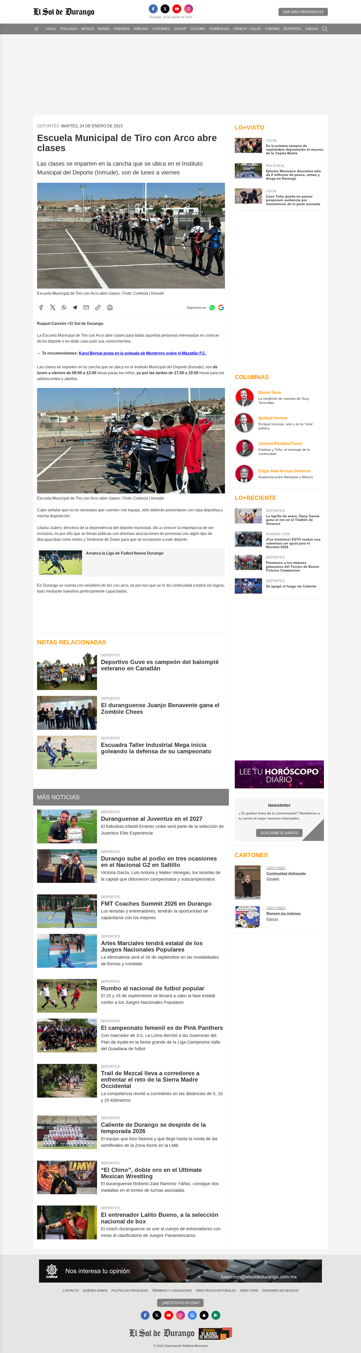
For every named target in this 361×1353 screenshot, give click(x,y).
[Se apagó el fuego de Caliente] (248, 586)
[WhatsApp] (64, 307)
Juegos (311, 29)
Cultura (197, 29)
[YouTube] (176, 8)
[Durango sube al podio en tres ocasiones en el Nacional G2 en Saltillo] (67, 869)
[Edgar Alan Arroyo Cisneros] (244, 474)
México (87, 29)
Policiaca (68, 29)
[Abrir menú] (36, 29)
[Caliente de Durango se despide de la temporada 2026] (67, 1135)
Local (51, 29)
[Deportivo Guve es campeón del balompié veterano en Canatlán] (67, 671)
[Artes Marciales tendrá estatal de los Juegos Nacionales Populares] (67, 953)
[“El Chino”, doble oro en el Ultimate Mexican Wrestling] (67, 1180)
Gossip (180, 29)
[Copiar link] (98, 307)
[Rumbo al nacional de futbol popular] (67, 996)
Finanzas (122, 29)
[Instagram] (188, 8)
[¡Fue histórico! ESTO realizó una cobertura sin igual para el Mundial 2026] (248, 540)
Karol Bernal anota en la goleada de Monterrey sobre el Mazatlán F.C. (142, 353)
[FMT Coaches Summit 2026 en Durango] (67, 911)
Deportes (292, 29)
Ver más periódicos (303, 12)
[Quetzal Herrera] (244, 423)
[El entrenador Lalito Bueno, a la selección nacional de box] (67, 1225)
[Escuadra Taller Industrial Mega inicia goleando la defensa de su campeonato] (67, 752)
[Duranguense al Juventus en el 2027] (67, 826)
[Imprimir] (110, 307)
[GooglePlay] (215, 1315)
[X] (165, 8)
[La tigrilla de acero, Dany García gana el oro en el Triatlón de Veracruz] (248, 517)
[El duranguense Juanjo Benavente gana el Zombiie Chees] (67, 713)
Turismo (272, 29)
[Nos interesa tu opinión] (180, 1271)
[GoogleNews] (192, 1315)
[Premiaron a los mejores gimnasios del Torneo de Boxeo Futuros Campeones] (248, 563)
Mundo (104, 29)
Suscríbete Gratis (279, 833)
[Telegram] (74, 307)
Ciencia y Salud (247, 29)
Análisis (141, 29)
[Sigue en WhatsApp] (212, 308)
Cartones (161, 29)
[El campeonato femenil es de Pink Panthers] (67, 1038)
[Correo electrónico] (86, 307)
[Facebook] (153, 8)
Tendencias (219, 29)
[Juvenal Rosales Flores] (244, 448)
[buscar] (325, 29)
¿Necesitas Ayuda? (180, 1303)
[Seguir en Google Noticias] (221, 308)
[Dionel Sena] (244, 397)
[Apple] (204, 1315)
